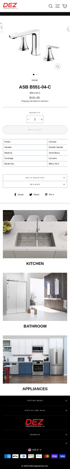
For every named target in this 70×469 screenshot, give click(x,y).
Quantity (35, 113)
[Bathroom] (35, 297)
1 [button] (34, 75)
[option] (35, 43)
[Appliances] (35, 359)
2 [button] (37, 75)
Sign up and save (35, 410)
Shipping (25, 101)
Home (35, 80)
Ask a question (35, 178)
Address (35, 434)
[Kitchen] (35, 234)
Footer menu (35, 400)
